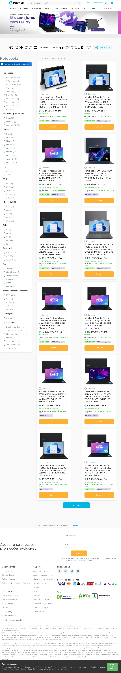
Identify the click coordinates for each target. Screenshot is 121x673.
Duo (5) (9, 134)
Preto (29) (10, 283)
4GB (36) (9, 217)
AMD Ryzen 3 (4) (13, 77)
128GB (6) (10, 187)
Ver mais (76, 505)
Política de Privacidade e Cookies (79, 560)
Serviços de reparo (41, 607)
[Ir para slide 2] (59, 31)
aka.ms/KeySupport (61, 637)
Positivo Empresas (10, 600)
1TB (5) (9, 171)
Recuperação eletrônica (43, 599)
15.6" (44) (9, 240)
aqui (54, 669)
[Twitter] (72, 571)
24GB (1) (9, 210)
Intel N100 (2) (12, 106)
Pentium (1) (11, 109)
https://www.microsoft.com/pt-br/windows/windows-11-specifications (66, 650)
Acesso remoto (39, 583)
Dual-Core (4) (11, 95)
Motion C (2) (11, 338)
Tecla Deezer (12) (13, 341)
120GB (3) (10, 184)
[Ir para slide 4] (64, 31)
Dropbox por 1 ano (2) (15, 327)
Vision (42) (10, 155)
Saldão (93, 8)
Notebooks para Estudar (12, 620)
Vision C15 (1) (11, 162)
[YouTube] (78, 571)
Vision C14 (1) (11, 159)
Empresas (98, 3)
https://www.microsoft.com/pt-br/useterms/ (74, 643)
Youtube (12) (11, 348)
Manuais (36, 595)
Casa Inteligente (61, 8)
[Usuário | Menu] (106, 3)
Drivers (36, 591)
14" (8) (8, 237)
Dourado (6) (11, 279)
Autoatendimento (41, 571)
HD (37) (9, 256)
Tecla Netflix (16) (13, 345)
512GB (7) (10, 306)
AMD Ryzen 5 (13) (13, 81)
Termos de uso (8, 575)
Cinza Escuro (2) (13, 272)
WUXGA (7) (11, 260)
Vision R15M (36, 8)
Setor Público (7, 604)
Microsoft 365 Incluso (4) (16, 334)
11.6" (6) (9, 230)
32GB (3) (9, 214)
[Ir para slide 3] (61, 31)
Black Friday (7, 612)
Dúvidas (36, 587)
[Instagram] (66, 571)
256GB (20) (10, 194)
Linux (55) (10, 118)
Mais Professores (9, 616)
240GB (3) (10, 191)
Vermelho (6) (11, 286)
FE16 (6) (9, 138)
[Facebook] (59, 571)
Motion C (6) (11, 148)
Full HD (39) (11, 253)
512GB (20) (10, 198)
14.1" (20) (9, 233)
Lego (85, 8)
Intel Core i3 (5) (12, 99)
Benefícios (105, 47)
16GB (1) (9, 299)
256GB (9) (10, 302)
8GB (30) (10, 221)
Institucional (7, 571)
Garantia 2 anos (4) (14, 330)
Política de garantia (10, 579)
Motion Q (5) (11, 152)
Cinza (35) (10, 269)
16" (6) (8, 244)
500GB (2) (10, 175)
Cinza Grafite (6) (12, 276)
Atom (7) (10, 88)
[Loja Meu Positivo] (16, 2)
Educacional (7, 608)
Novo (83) (10, 318)
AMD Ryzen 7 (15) (13, 84)
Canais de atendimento (43, 579)
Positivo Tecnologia (10, 595)
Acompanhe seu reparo (43, 575)
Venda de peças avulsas (43, 603)
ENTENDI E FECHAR (112, 666)
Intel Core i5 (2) (12, 102)
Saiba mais (73, 525)
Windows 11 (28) (13, 125)
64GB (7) (9, 309)
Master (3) (10, 141)
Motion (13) (10, 145)
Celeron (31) (11, 91)
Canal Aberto (38, 612)
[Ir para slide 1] (57, 31)
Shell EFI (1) (11, 122)
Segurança (75, 8)
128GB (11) (10, 295)
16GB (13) (10, 207)
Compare (46, 94)
